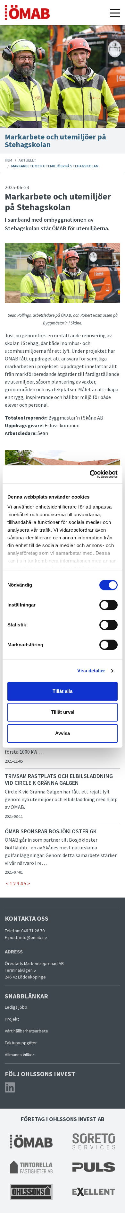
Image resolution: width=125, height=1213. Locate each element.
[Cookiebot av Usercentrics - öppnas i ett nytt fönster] (90, 474)
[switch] (108, 605)
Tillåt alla (62, 691)
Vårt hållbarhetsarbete (26, 1031)
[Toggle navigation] (115, 12)
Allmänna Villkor (20, 1055)
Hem (8, 160)
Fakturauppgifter (21, 1043)
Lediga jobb (16, 1007)
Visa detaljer (91, 670)
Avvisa (62, 733)
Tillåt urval (62, 712)
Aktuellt (27, 160)
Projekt (12, 1019)
